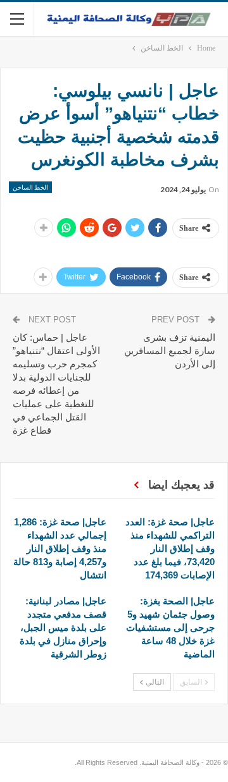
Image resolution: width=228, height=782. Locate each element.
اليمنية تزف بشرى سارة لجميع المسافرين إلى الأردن (169, 350)
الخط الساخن (30, 187)
